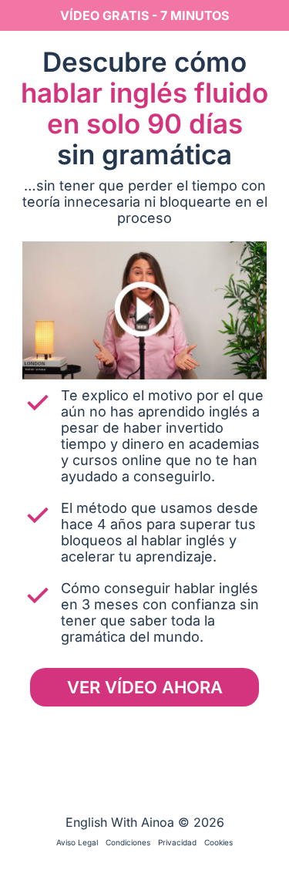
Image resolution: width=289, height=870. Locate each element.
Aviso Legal (77, 842)
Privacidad (177, 842)
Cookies (218, 842)
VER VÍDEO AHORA (145, 687)
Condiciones (128, 842)
